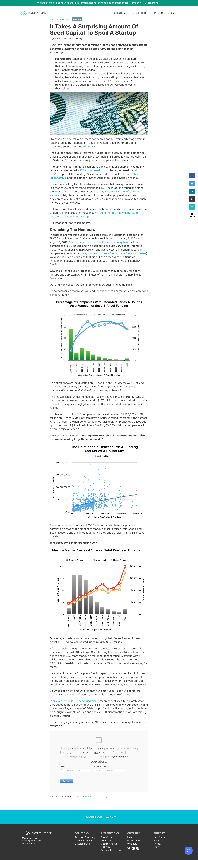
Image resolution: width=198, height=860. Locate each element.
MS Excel (106, 840)
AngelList (107, 796)
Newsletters (133, 840)
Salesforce (106, 837)
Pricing (158, 13)
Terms (157, 847)
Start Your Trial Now (101, 816)
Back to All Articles (60, 19)
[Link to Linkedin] (134, 848)
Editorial (77, 19)
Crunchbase (98, 796)
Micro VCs (89, 146)
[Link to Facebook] (137, 848)
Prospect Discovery (85, 837)
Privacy (157, 843)
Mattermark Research (83, 796)
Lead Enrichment (84, 840)
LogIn (171, 13)
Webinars (132, 843)
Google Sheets (109, 843)
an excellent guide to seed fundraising (76, 701)
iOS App (105, 847)
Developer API (82, 843)
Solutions (120, 13)
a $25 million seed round (92, 170)
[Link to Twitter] (129, 848)
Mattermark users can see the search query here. (99, 242)
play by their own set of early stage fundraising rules (114, 253)
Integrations (140, 13)
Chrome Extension (111, 850)
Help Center (160, 837)
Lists (129, 837)
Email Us (158, 840)
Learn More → (153, 2)
